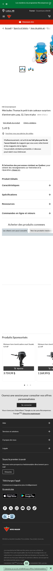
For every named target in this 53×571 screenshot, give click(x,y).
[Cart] (49, 16)
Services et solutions (10, 431)
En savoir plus (8, 489)
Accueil (8, 28)
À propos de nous (9, 440)
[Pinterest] (29, 508)
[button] (18, 368)
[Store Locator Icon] (3, 10)
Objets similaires (29, 123)
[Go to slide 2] (31, 69)
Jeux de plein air (37, 28)
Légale (5, 448)
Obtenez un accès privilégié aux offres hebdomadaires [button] (25, 569)
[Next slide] (50, 4)
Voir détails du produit (11, 123)
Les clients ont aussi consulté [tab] (15, 231)
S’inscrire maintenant (31, 413)
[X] (11, 508)
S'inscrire (8, 472)
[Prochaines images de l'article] (49, 54)
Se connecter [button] (26, 405)
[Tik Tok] (34, 508)
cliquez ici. (16, 170)
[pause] (6, 4)
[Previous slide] (3, 4)
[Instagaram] (17, 508)
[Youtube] (23, 508)
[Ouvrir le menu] (3, 16)
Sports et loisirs (21, 28)
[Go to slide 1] (22, 69)
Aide (4, 423)
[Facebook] (5, 508)
